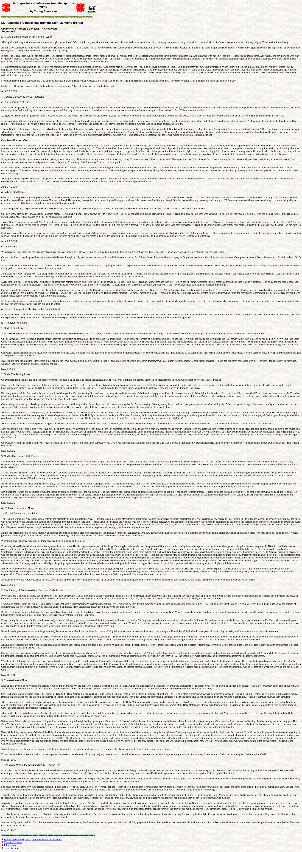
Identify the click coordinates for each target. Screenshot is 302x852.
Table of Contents (13, 842)
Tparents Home (12, 848)
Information (10, 845)
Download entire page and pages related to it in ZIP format (33, 839)
